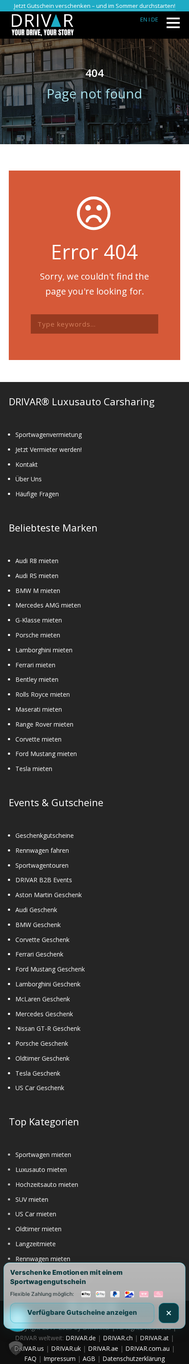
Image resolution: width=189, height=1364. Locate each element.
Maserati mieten (38, 709)
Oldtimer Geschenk (42, 1058)
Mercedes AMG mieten (48, 605)
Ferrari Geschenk (39, 954)
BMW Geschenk (38, 924)
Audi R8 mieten (36, 561)
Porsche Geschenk (41, 1043)
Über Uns (28, 479)
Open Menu (173, 22)
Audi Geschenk (36, 910)
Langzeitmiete (35, 1244)
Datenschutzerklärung (133, 1358)
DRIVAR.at (154, 1338)
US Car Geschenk (39, 1088)
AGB (89, 1358)
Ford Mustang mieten (46, 753)
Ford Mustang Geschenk (50, 969)
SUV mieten (31, 1199)
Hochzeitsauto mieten (46, 1184)
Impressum (60, 1358)
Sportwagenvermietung (48, 434)
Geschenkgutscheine (44, 835)
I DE (153, 19)
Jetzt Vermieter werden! (48, 449)
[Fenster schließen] (169, 1313)
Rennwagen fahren (42, 850)
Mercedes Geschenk (44, 1014)
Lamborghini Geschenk (47, 984)
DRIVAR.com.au (147, 1348)
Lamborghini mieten (44, 650)
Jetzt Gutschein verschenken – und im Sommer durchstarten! (94, 6)
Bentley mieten (36, 679)
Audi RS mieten (36, 575)
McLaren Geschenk (42, 999)
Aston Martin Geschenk (48, 895)
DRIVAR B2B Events (43, 880)
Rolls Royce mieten (42, 694)
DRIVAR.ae (103, 1348)
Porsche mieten (37, 635)
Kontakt (26, 464)
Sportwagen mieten (43, 1154)
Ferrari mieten (35, 665)
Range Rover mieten (44, 724)
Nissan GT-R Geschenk (47, 1028)
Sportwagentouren (42, 865)
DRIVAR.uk (66, 1348)
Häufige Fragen (37, 494)
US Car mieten (35, 1214)
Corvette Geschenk (42, 939)
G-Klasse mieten (38, 620)
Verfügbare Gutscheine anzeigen (82, 1312)
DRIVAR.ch (118, 1338)
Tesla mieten (33, 768)
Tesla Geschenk (37, 1073)
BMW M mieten (37, 590)
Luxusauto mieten (41, 1169)
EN (143, 19)
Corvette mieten (38, 739)
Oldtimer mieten (38, 1229)
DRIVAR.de (80, 1338)
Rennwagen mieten (42, 1259)
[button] (16, 1348)
